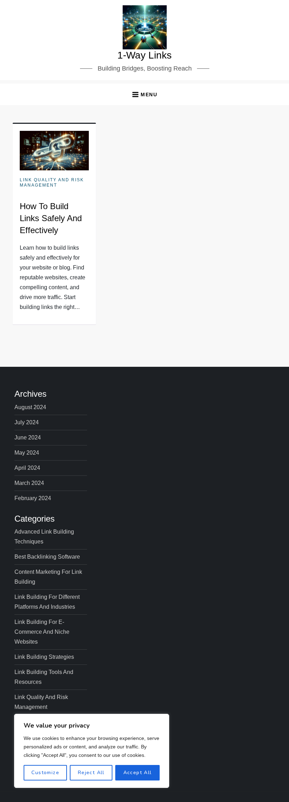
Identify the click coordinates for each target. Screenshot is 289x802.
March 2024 (29, 483)
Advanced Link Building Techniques (44, 537)
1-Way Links (144, 55)
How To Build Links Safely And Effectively (51, 218)
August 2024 (30, 407)
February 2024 (32, 498)
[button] (144, 94)
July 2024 (26, 422)
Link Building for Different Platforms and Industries (47, 602)
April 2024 (27, 468)
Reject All (91, 772)
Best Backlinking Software (47, 557)
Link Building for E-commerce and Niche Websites (41, 632)
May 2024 (26, 453)
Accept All (137, 772)
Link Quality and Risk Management (52, 182)
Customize (45, 772)
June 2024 (27, 438)
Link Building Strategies (44, 657)
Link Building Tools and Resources (43, 677)
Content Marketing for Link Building (48, 577)
